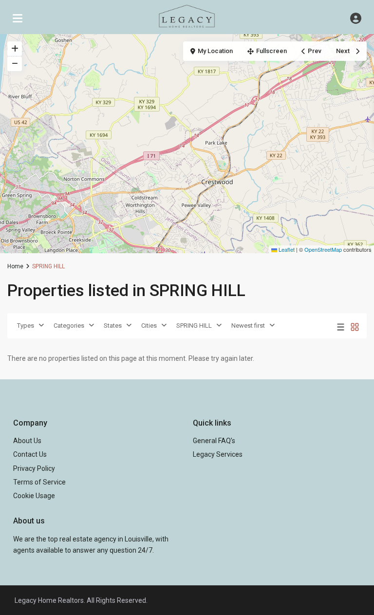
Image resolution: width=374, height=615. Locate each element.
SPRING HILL (194, 325)
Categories (69, 325)
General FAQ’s (214, 441)
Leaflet (286, 249)
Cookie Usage (34, 496)
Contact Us (30, 454)
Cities (149, 325)
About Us (27, 441)
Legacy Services (218, 454)
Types (25, 325)
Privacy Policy (34, 468)
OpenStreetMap (323, 249)
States (113, 325)
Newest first (248, 325)
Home (15, 266)
